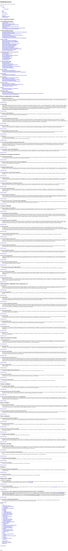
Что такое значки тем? (5, 59)
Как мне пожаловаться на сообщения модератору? (10, 47)
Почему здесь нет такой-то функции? (8, 92)
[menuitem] (3, 10)
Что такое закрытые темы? (6, 58)
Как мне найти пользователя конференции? (9, 80)
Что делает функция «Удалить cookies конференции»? (10, 28)
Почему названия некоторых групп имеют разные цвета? (11, 66)
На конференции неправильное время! (8, 32)
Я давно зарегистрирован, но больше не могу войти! (10, 26)
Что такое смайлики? (5, 54)
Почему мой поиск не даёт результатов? (8, 78)
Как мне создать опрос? (6, 42)
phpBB (63, 179)
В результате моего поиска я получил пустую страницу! (11, 79)
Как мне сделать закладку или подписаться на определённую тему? (13, 84)
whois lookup (61, 492)
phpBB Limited (31, 481)
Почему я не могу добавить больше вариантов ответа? (10, 43)
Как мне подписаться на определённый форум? (9, 85)
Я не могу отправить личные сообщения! (8, 70)
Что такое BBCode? (5, 52)
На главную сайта (3, 545)
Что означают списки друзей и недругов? (8, 74)
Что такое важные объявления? (7, 56)
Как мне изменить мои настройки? (7, 31)
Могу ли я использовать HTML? (7, 53)
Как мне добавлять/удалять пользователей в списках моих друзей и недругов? (14, 75)
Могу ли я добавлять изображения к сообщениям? (10, 55)
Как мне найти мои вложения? (7, 89)
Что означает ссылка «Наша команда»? (8, 67)
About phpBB (31, 482)
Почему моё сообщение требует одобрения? (9, 49)
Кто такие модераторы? (6, 62)
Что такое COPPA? (5, 22)
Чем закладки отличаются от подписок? (8, 83)
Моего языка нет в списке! (6, 34)
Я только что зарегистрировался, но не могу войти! (10, 24)
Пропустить (2, 5)
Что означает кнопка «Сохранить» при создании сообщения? (12, 48)
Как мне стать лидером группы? (7, 65)
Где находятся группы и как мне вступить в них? (10, 64)
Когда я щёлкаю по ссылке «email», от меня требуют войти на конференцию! (14, 37)
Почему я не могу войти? (6, 25)
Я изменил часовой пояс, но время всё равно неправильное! (11, 33)
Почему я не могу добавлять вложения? (8, 46)
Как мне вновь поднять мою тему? (7, 50)
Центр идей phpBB (54, 486)
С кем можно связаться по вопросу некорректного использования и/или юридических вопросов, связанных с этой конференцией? (23, 93)
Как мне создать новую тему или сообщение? (9, 40)
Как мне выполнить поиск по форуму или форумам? (10, 77)
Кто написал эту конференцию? (7, 91)
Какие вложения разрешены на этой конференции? (10, 88)
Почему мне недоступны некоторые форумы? (9, 45)
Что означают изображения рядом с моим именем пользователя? (12, 35)
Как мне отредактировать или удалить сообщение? (10, 41)
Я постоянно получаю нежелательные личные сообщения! (11, 71)
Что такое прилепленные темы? (7, 57)
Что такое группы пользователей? (7, 63)
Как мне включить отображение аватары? (8, 36)
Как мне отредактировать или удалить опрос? (9, 44)
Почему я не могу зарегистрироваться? (8, 23)
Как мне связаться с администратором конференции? (10, 94)
